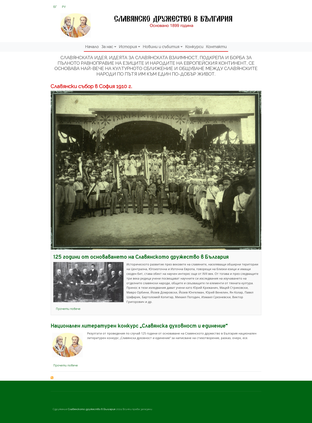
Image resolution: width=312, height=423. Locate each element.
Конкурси (194, 46)
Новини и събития (161, 46)
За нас (107, 46)
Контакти (216, 46)
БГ (55, 6)
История (128, 46)
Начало (92, 46)
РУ (64, 6)
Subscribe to (52, 377)
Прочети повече (68, 308)
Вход (58, 401)
